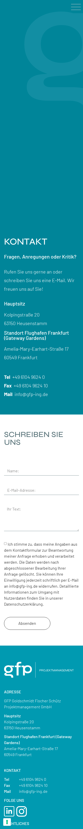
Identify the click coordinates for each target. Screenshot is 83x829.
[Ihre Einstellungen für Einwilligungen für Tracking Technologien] (7, 822)
